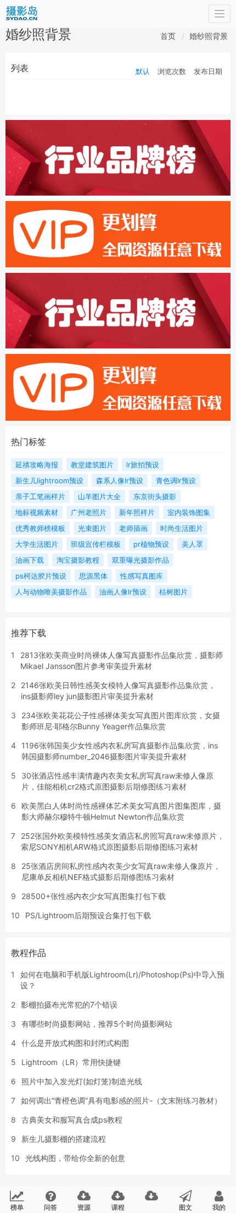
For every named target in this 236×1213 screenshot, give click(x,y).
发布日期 (208, 71)
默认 (143, 71)
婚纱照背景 (208, 36)
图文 (185, 1207)
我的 (219, 1207)
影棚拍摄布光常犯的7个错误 (69, 1004)
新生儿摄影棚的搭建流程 (63, 1138)
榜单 (17, 1207)
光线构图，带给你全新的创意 (75, 1158)
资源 (84, 1207)
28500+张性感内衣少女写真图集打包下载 (93, 896)
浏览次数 (172, 71)
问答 (50, 1207)
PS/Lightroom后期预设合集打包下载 (88, 915)
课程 (118, 1207)
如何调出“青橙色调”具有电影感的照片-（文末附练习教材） (121, 1100)
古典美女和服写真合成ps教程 (71, 1119)
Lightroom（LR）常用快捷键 (71, 1062)
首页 (168, 36)
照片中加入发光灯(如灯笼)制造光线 (81, 1081)
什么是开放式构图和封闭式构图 (75, 1043)
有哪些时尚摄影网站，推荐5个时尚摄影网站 (96, 1023)
